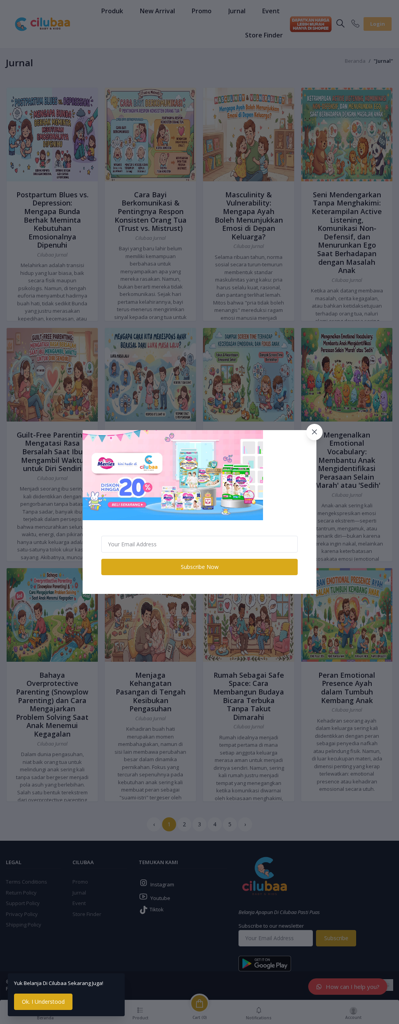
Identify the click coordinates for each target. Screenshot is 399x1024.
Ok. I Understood (43, 1001)
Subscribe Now (200, 566)
